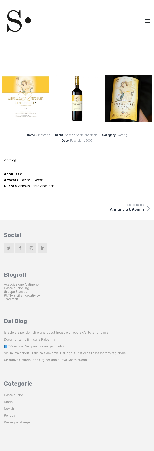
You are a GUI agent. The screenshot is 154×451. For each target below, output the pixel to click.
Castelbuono (13, 395)
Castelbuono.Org (16, 288)
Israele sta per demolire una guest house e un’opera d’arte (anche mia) (56, 332)
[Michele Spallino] (19, 21)
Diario (8, 402)
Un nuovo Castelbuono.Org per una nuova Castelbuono (45, 360)
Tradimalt (11, 299)
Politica (9, 415)
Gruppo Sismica (15, 292)
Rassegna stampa (17, 422)
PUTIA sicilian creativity (22, 295)
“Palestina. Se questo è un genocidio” (36, 346)
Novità (9, 409)
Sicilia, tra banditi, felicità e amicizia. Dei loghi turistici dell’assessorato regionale (65, 353)
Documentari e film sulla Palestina (29, 339)
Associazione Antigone (21, 284)
